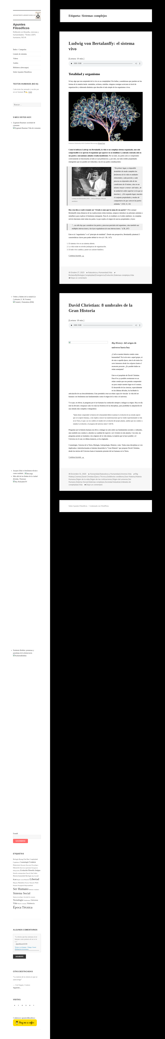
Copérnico (16, 862)
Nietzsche (32, 882)
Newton (27, 882)
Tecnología (18, 900)
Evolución (24, 870)
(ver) (30, 92)
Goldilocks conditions (115, 477)
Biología (15, 859)
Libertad (34, 879)
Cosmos (32, 862)
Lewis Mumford (25, 879)
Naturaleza (21, 883)
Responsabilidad (28, 885)
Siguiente (19, 956)
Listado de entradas (20, 54)
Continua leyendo (76, 256)
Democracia (16, 865)
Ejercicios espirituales (25, 867)
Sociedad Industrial (112, 482)
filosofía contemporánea (19, 873)
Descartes (23, 865)
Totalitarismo (27, 900)
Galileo (35, 873)
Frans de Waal (29, 873)
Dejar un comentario (79, 278)
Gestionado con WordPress (99, 506)
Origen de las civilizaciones (101, 479)
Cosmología (24, 862)
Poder (36, 883)
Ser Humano (21, 889)
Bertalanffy (73, 275)
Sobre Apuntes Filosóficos (22, 72)
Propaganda (21, 885)
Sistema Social (21, 893)
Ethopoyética (16, 870)
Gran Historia (129, 477)
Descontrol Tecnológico (32, 865)
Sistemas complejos (34, 889)
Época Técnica (22, 907)
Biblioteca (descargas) (21, 67)
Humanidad (94, 474)
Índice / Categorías (19, 49)
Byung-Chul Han (24, 859)
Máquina (15, 882)
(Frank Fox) (101, 143)
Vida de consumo (22, 903)
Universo (34, 900)
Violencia (31, 903)
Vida (15, 903)
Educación (16, 868)
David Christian (88, 477)
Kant (14, 879)
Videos (15, 58)
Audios (15, 63)
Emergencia (35, 867)
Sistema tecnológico (18, 897)
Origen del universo (120, 479)
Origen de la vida (82, 479)
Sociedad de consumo (29, 897)
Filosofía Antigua (34, 870)
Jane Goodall (35, 876)
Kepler (18, 879)
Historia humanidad (19, 876)
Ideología (28, 876)
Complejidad (34, 859)
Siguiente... (17, 988)
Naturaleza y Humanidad (98, 272)
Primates (15, 885)
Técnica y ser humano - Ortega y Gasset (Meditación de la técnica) (25, 948)
